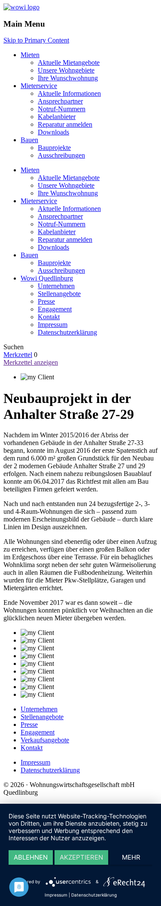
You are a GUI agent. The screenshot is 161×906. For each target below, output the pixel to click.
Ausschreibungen (61, 155)
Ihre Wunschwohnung (68, 78)
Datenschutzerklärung (67, 332)
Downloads (53, 132)
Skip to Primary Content (36, 40)
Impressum (52, 324)
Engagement (55, 309)
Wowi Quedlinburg (47, 278)
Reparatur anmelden (65, 124)
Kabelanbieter (57, 116)
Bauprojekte (54, 147)
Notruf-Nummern (61, 109)
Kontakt (49, 316)
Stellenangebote (59, 293)
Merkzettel (17, 354)
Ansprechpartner (60, 101)
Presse (46, 301)
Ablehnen (31, 857)
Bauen (29, 139)
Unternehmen (56, 286)
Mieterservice (39, 85)
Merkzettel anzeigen (30, 362)
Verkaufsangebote (45, 740)
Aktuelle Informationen (69, 93)
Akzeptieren (81, 857)
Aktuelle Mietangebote (69, 62)
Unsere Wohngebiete (66, 70)
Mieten (30, 54)
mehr (131, 857)
